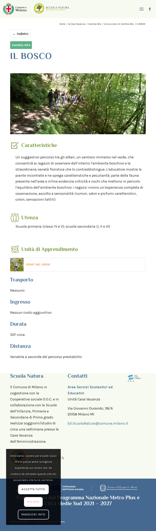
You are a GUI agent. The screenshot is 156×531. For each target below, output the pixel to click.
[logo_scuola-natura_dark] (51, 9)
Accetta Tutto (33, 489)
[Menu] (141, 9)
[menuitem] (141, 9)
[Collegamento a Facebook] (150, 9)
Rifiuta (33, 502)
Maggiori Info (33, 514)
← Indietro (20, 34)
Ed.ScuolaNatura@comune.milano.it (98, 423)
